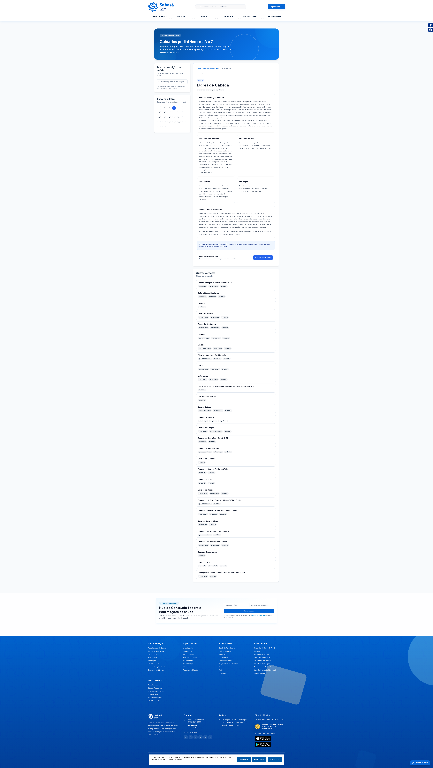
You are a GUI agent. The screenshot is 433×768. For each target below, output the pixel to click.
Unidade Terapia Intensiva (157, 667)
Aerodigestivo (188, 648)
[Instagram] (191, 737)
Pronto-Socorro (154, 664)
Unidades (181, 16)
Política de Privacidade (259, 615)
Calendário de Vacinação (263, 667)
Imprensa (222, 654)
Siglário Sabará (259, 673)
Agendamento (276, 7)
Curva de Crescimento (262, 657)
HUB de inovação (225, 651)
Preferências (244, 759)
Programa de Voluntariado (228, 664)
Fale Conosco (227, 16)
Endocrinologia (188, 654)
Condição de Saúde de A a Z (264, 648)
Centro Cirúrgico (154, 654)
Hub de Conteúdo (274, 16)
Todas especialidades (190, 670)
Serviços (204, 16)
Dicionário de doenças (210, 68)
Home (199, 68)
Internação (152, 661)
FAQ (220, 670)
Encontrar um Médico (156, 670)
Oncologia (187, 667)
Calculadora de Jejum (262, 664)
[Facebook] (186, 737)
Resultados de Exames (156, 691)
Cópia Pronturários (225, 661)
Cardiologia (187, 651)
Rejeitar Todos (259, 759)
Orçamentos (223, 657)
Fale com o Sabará (421, 763)
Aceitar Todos (275, 759)
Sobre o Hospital (158, 16)
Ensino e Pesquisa (250, 16)
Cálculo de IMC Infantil (262, 661)
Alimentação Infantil (261, 654)
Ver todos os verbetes (210, 74)
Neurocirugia (188, 664)
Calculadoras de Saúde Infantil (265, 670)
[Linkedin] (195, 737)
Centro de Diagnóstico (156, 651)
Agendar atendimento (263, 257)
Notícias (257, 651)
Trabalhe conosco (225, 667)
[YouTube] (210, 737)
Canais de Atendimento (227, 648)
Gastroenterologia (190, 657)
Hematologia (188, 661)
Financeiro (222, 673)
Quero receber (248, 611)
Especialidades (153, 694)
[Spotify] (205, 737)
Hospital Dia (152, 657)
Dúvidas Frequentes (155, 688)
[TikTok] (200, 737)
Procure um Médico (155, 698)
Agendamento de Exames (157, 648)
